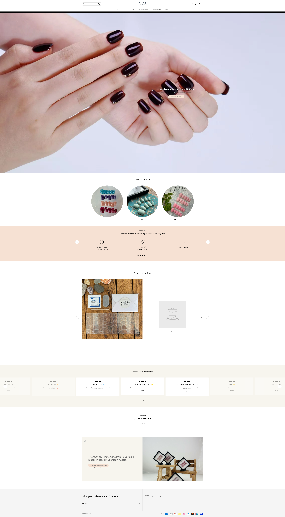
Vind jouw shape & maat (143, 9)
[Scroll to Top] (282, 509)
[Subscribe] (138, 503)
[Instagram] (161, 513)
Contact (166, 9)
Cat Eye (107, 219)
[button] (199, 4)
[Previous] (77, 242)
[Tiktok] (163, 513)
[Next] (208, 242)
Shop (125, 9)
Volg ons (142, 423)
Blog (133, 9)
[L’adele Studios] (142, 4)
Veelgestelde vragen (157, 9)
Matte (142, 219)
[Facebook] (159, 513)
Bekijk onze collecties (176, 96)
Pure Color (177, 219)
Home (118, 9)
